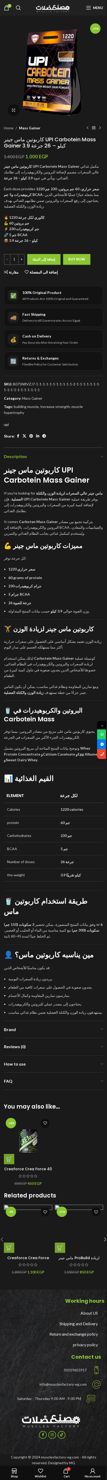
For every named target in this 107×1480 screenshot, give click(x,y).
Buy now (76, 259)
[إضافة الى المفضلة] (45, 1123)
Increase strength (55, 406)
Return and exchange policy (73, 1333)
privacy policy (85, 1344)
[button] (9, 1159)
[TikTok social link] (61, 1435)
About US (89, 1312)
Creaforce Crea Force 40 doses (28, 1171)
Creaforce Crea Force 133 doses (28, 1260)
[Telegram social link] (44, 436)
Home (9, 128)
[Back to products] (94, 128)
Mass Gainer (30, 128)
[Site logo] (53, 7)
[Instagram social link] (52, 1435)
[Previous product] (87, 128)
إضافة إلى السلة (43, 259)
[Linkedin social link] (38, 436)
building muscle (26, 406)
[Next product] (100, 128)
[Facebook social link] (18, 436)
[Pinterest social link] (31, 436)
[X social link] (24, 436)
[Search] (18, 8)
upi (6, 424)
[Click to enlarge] (13, 110)
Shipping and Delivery (78, 1323)
